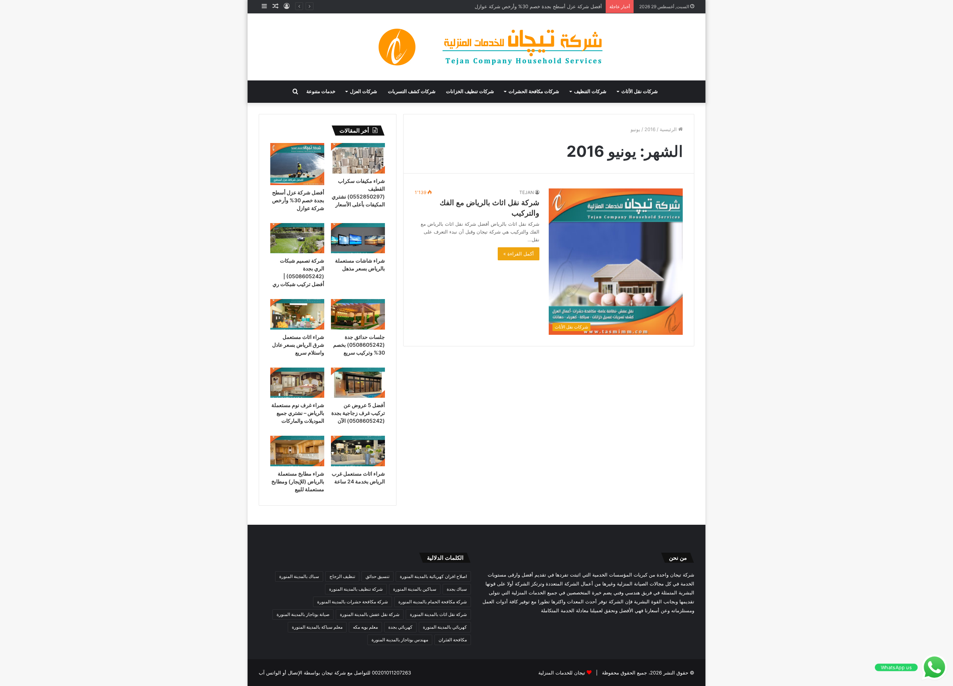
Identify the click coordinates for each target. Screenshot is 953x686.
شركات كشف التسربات (412, 91)
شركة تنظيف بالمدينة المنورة (356, 589)
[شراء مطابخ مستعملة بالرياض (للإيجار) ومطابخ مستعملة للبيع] (297, 451)
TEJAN (526, 192)
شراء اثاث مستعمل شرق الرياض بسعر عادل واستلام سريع (298, 345)
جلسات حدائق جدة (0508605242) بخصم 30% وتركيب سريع (359, 345)
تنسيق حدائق (377, 576)
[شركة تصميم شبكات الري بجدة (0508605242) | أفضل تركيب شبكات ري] (297, 238)
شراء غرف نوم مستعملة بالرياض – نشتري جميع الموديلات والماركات (297, 413)
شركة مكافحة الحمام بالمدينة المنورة (432, 601)
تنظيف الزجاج (342, 576)
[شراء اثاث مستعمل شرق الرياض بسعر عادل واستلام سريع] (297, 314)
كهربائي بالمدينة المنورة (445, 627)
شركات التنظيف (590, 91)
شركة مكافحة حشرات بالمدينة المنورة (352, 601)
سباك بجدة (457, 589)
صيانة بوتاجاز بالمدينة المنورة (303, 614)
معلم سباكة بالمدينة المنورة (317, 627)
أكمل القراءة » (518, 254)
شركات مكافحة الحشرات (534, 91)
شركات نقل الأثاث (639, 91)
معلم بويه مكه (365, 627)
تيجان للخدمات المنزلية (561, 673)
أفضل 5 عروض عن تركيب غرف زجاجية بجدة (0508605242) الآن (358, 413)
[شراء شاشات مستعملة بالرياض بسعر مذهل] (358, 238)
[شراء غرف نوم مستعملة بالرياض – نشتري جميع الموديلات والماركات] (297, 383)
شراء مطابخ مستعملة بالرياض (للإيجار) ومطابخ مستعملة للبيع (297, 481)
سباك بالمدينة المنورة (299, 576)
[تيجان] (476, 47)
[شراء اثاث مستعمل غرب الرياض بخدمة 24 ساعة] (358, 451)
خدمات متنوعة (320, 91)
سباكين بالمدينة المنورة (414, 589)
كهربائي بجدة (400, 627)
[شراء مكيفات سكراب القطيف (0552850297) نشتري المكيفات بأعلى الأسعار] (358, 158)
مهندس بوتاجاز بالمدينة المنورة (400, 639)
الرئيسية (669, 129)
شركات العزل (363, 91)
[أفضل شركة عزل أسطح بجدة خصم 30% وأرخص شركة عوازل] (297, 164)
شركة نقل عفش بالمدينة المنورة (369, 614)
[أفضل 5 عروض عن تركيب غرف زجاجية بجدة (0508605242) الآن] (358, 383)
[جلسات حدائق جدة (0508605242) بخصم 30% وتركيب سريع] (358, 314)
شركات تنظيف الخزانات (470, 91)
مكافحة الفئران (453, 639)
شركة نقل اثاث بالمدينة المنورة (438, 614)
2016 (650, 129)
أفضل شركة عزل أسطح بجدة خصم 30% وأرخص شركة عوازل (538, 6)
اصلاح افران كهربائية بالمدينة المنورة (433, 576)
